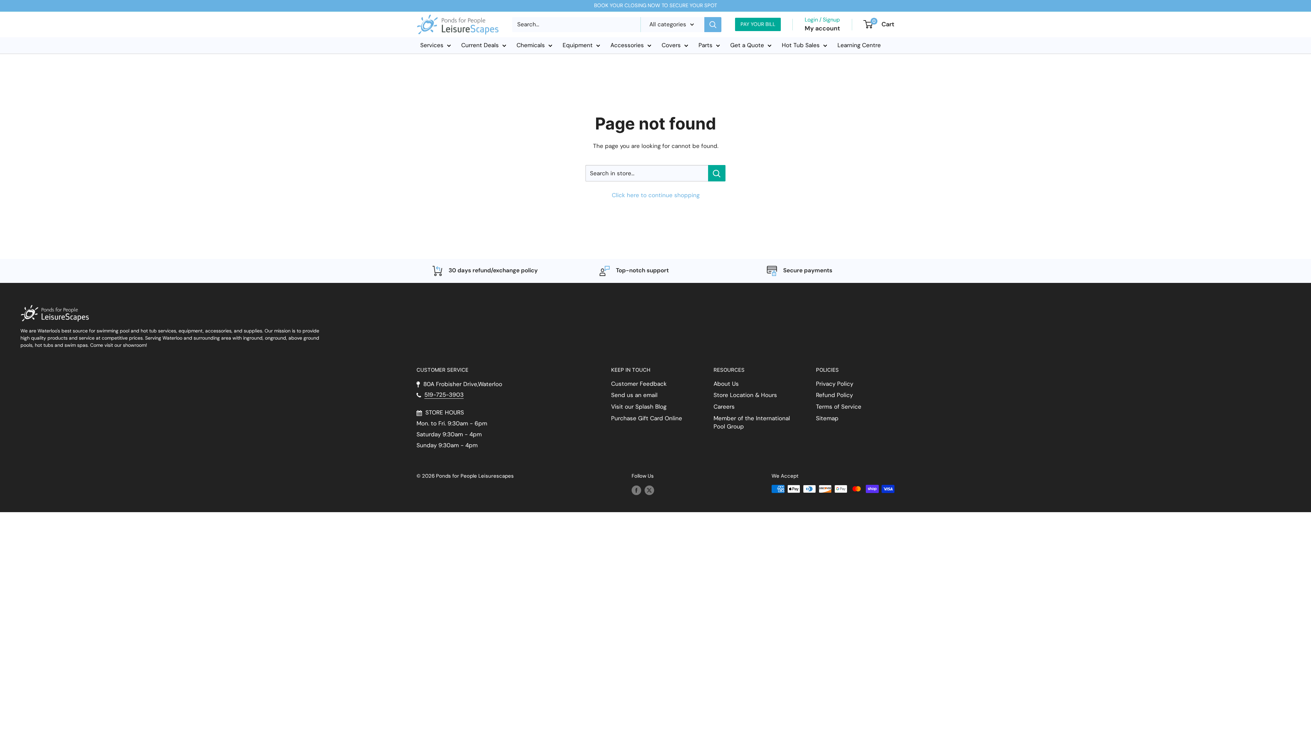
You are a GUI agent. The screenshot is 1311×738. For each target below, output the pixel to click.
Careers (724, 406)
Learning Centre (859, 45)
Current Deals (480, 45)
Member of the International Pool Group (752, 422)
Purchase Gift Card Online (646, 418)
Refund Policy (834, 395)
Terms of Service (838, 406)
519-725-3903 (444, 394)
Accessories (627, 45)
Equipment (578, 45)
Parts (706, 45)
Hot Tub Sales (801, 45)
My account (822, 28)
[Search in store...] (716, 173)
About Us (726, 383)
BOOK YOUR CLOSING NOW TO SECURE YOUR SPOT (655, 5)
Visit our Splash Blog (638, 406)
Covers (671, 45)
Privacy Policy (834, 383)
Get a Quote (747, 45)
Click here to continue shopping (656, 195)
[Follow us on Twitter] (649, 490)
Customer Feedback (639, 383)
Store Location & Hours (745, 395)
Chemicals (531, 45)
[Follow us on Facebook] (636, 490)
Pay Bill (758, 24)
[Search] (712, 24)
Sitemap (827, 418)
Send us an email (634, 395)
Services (431, 45)
